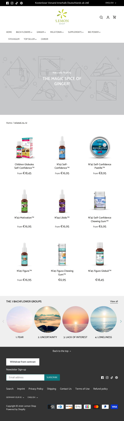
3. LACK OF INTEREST (75, 337)
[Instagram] (12, 3)
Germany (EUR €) (14, 397)
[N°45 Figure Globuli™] (100, 254)
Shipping (51, 389)
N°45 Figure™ (24, 271)
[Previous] (3, 321)
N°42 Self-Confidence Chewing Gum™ (99, 219)
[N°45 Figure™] (24, 254)
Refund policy (100, 389)
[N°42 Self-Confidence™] (62, 148)
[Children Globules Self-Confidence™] (24, 148)
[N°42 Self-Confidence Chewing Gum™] (100, 201)
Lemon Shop (30, 406)
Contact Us (66, 389)
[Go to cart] (114, 17)
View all (114, 301)
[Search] (101, 17)
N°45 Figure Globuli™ (99, 271)
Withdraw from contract (23, 362)
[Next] (120, 321)
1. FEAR (19, 337)
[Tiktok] (16, 3)
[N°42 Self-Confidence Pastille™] (100, 148)
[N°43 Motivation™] (24, 201)
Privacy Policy (36, 389)
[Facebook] (7, 3)
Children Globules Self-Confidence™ (24, 166)
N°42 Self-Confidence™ (62, 166)
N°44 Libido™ (62, 218)
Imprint (21, 389)
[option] (62, 79)
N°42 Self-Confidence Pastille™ (99, 166)
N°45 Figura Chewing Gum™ (62, 272)
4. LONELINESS (103, 337)
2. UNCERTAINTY (47, 337)
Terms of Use (82, 389)
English (110, 3)
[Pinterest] (21, 3)
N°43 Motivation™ (24, 218)
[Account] (108, 17)
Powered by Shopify (15, 409)
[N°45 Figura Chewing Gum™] (62, 254)
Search (9, 389)
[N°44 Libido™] (62, 201)
